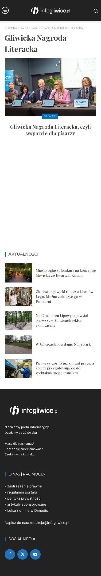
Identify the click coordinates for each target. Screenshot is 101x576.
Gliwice (50, 116)
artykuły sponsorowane (26, 504)
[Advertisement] (50, 196)
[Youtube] (35, 554)
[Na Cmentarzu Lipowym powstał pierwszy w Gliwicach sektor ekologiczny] (18, 320)
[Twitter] (22, 554)
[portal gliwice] (50, 410)
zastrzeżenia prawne (24, 486)
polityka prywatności (24, 498)
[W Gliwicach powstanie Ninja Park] (18, 344)
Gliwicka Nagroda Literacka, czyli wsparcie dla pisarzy (50, 130)
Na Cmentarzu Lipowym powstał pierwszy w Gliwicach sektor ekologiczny (62, 320)
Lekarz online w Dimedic (27, 510)
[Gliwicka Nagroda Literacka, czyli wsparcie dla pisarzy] (50, 87)
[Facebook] (10, 554)
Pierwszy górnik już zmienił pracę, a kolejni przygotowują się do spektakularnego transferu (65, 368)
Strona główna (16, 28)
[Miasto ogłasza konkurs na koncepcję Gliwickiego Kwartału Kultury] (18, 273)
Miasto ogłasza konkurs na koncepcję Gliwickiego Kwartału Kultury (66, 273)
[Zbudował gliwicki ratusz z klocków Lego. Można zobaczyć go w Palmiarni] (18, 296)
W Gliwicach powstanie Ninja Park (63, 344)
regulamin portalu (22, 492)
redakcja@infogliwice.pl (49, 522)
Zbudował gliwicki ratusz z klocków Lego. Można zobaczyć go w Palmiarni (64, 296)
